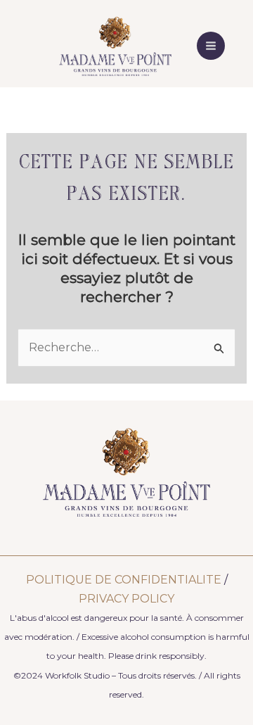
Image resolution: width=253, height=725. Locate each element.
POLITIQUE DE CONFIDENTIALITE (123, 579)
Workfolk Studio (77, 675)
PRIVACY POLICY (126, 598)
